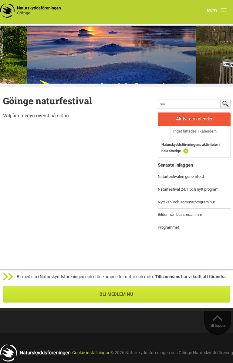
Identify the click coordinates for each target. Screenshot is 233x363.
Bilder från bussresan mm (180, 214)
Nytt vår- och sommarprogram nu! (186, 202)
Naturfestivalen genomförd (181, 176)
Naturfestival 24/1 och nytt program (188, 189)
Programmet (168, 227)
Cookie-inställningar (91, 352)
